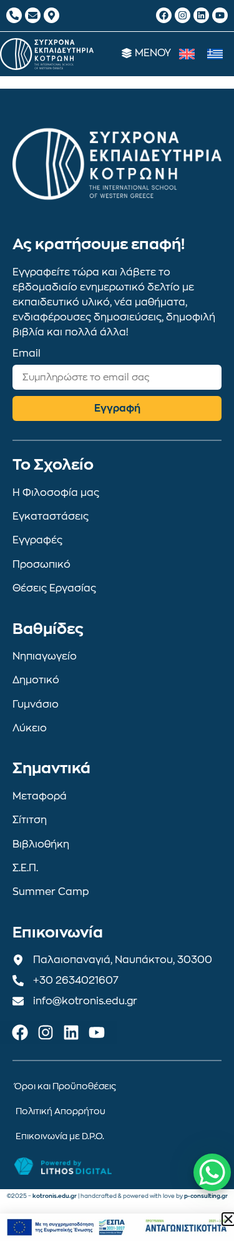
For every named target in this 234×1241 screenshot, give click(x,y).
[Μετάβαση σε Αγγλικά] (187, 54)
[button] (228, 1219)
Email (26, 353)
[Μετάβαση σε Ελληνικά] (215, 54)
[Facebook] (164, 15)
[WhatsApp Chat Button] (212, 1172)
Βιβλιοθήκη (40, 844)
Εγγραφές (37, 540)
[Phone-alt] (14, 15)
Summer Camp (50, 892)
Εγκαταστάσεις (50, 517)
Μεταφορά (39, 796)
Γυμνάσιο (35, 704)
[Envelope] (33, 15)
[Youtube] (220, 15)
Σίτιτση (29, 820)
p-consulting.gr (206, 1196)
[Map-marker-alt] (51, 15)
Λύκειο (29, 728)
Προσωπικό (41, 565)
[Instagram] (182, 15)
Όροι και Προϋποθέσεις (65, 1086)
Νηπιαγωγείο (44, 656)
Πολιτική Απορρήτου (60, 1111)
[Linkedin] (201, 15)
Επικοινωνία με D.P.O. (60, 1136)
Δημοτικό (35, 680)
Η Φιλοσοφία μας (55, 493)
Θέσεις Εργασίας (54, 588)
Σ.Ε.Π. (25, 868)
